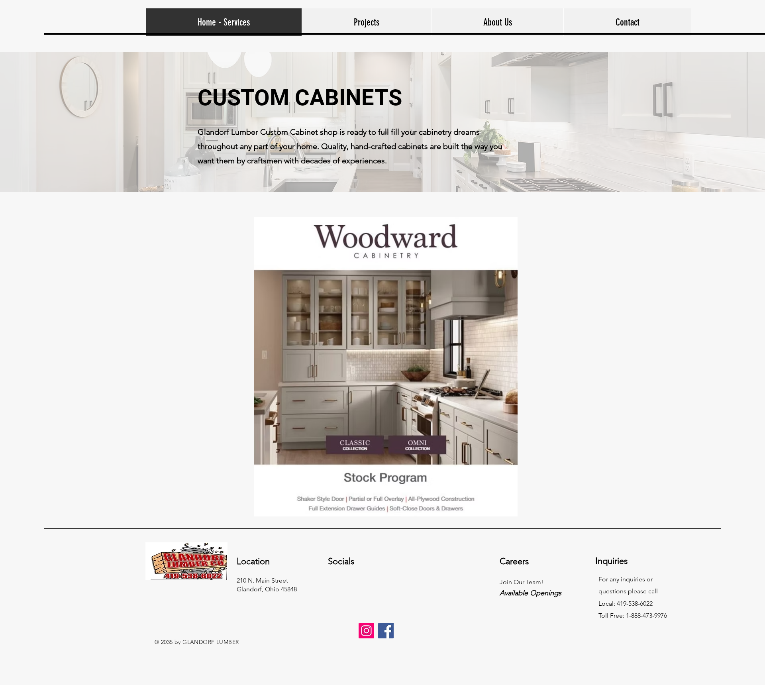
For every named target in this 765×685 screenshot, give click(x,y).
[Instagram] (366, 630)
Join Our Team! (521, 582)
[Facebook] (386, 630)
